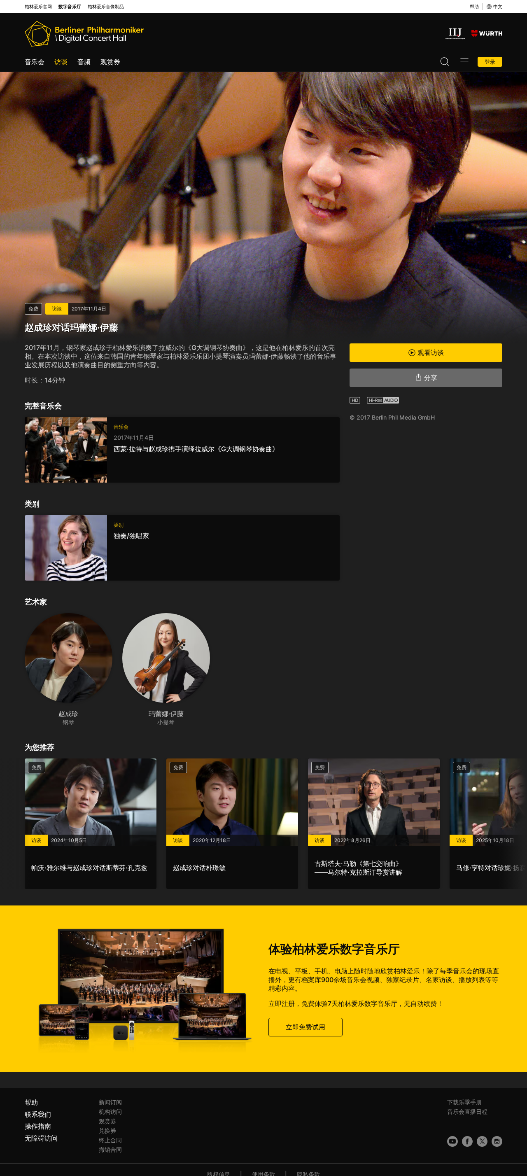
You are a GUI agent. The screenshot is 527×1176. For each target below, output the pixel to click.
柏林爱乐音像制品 (106, 6)
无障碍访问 (41, 1138)
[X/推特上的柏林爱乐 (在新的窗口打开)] (482, 1141)
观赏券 (110, 62)
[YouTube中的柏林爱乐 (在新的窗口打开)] (452, 1141)
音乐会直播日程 (467, 1111)
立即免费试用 (305, 1026)
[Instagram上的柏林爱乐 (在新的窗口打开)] (497, 1141)
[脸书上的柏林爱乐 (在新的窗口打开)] (467, 1141)
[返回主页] (84, 34)
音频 (84, 62)
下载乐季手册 (464, 1102)
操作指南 (38, 1126)
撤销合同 (110, 1149)
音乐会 (34, 62)
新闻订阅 (110, 1102)
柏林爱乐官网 (38, 6)
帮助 (474, 6)
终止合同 (110, 1139)
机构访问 (110, 1111)
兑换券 (107, 1130)
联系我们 (38, 1114)
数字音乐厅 (69, 6)
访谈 (61, 62)
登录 (490, 61)
